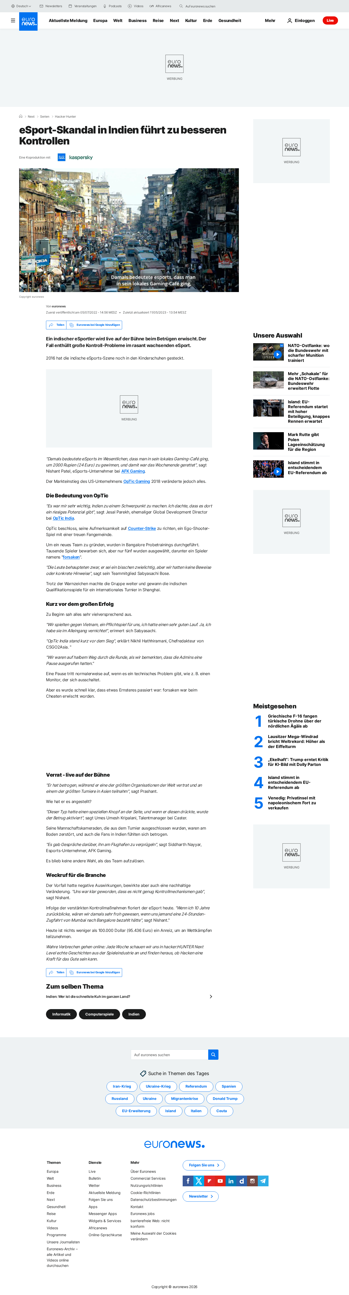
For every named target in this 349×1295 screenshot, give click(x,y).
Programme (56, 1235)
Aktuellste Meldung (68, 20)
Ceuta (221, 1111)
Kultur (191, 20)
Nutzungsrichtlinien (147, 1185)
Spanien (229, 1086)
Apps (93, 1206)
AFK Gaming (133, 471)
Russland (120, 1098)
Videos (52, 1227)
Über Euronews (143, 1171)
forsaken (71, 557)
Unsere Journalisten (63, 1242)
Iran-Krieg (122, 1086)
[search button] (181, 6)
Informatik (61, 1014)
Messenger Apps (103, 1213)
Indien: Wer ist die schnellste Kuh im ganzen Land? (88, 996)
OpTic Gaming (136, 481)
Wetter (94, 1185)
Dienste (95, 1162)
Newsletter (198, 1196)
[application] (129, 230)
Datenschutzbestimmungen (154, 1199)
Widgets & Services (105, 1221)
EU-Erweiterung (136, 1111)
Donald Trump (225, 1098)
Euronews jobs (143, 1213)
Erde (207, 20)
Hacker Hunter (65, 116)
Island (170, 1111)
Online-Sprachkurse (105, 1235)
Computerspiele (99, 1014)
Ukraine (149, 1098)
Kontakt (137, 1206)
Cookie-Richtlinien (145, 1192)
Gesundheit (229, 20)
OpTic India (63, 518)
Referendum (196, 1086)
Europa (100, 20)
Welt (117, 20)
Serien (44, 116)
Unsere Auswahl (277, 335)
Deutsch (22, 6)
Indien (134, 1014)
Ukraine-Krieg (158, 1086)
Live (330, 20)
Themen (54, 1162)
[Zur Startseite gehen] (28, 21)
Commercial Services (148, 1178)
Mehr (135, 1162)
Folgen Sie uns (101, 1199)
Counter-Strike (142, 528)
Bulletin (95, 1178)
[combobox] (207, 6)
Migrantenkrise (184, 1098)
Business (137, 20)
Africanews (98, 1227)
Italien (196, 1111)
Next (174, 20)
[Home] (20, 116)
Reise (158, 20)
